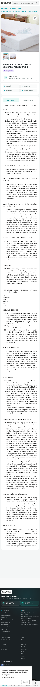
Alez (19, 8)
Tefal (22, 642)
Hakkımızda (4, 617)
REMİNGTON (24, 649)
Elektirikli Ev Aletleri (6, 639)
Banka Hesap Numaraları (7, 619)
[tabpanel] (20, 325)
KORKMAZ (23, 644)
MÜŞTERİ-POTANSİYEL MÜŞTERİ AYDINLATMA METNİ (28, 621)
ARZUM (22, 651)
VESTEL (22, 653)
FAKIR (22, 639)
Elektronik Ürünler (5, 637)
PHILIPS (22, 637)
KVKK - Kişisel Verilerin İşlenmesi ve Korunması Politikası (30, 617)
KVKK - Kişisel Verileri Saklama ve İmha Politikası (29, 613)
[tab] (11, 100)
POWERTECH (24, 656)
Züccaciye (4, 646)
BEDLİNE (23, 658)
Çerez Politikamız (5, 622)
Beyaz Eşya (4, 649)
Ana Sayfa (4, 8)
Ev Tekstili (13, 8)
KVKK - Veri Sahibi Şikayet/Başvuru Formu (30, 625)
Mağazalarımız (5, 624)
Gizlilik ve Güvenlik (6, 615)
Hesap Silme (4, 612)
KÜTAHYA (23, 646)
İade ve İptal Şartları (6, 626)
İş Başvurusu (4, 629)
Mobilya (3, 642)
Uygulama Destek (5, 631)
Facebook (7, 664)
